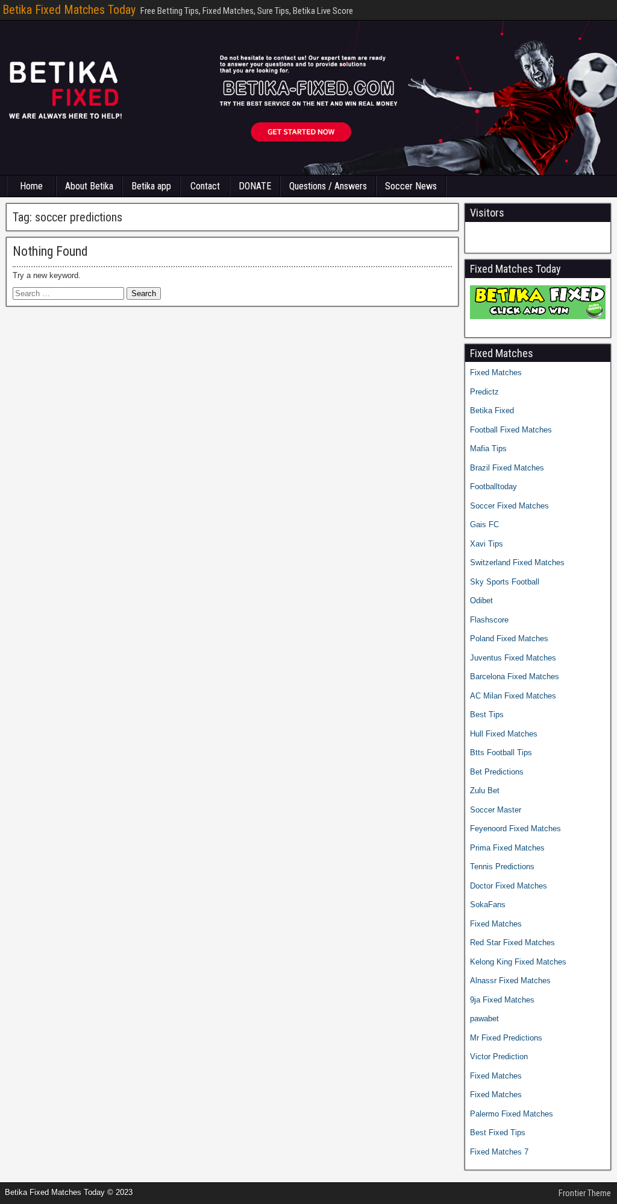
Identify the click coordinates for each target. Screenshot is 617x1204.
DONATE (255, 186)
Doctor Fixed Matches (508, 885)
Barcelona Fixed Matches (514, 676)
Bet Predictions (497, 771)
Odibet (481, 600)
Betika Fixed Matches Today (69, 9)
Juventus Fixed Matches (513, 657)
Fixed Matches (496, 372)
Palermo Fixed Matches (511, 1113)
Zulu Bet (485, 790)
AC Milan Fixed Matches (513, 695)
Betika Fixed (492, 410)
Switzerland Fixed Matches (517, 562)
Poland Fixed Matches (509, 638)
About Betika (89, 186)
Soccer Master (495, 809)
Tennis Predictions (502, 866)
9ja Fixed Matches (502, 999)
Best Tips (487, 714)
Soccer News (411, 186)
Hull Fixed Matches (503, 733)
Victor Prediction (499, 1056)
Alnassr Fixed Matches (510, 980)
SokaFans (488, 904)
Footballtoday (493, 486)
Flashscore (489, 619)
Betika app (151, 186)
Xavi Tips (486, 543)
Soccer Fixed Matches (509, 505)
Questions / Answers (328, 186)
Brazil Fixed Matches (507, 467)
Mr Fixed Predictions (506, 1037)
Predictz (484, 391)
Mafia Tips (488, 448)
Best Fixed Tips (497, 1132)
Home (31, 186)
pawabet (484, 1018)
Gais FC (484, 524)
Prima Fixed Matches (507, 847)
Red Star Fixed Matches (512, 942)
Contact (205, 186)
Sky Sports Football (504, 581)
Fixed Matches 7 (499, 1151)
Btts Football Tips (501, 752)
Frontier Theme (585, 1193)
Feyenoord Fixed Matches (515, 828)
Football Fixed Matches (511, 429)
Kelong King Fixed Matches (518, 961)
